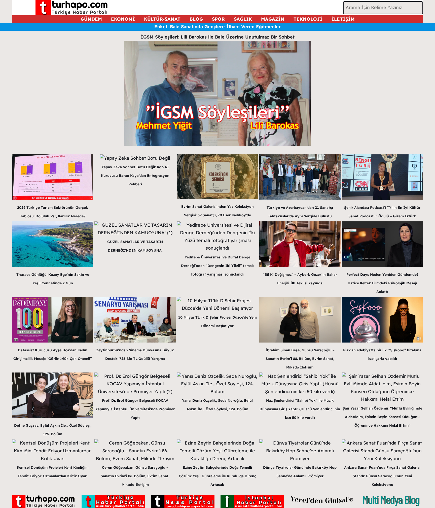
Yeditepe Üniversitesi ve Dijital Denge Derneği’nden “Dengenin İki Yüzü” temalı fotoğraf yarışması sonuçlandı (217, 266)
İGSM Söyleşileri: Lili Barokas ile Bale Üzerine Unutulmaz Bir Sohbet (218, 37)
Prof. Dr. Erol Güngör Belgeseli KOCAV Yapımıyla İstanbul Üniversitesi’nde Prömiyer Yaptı (135, 409)
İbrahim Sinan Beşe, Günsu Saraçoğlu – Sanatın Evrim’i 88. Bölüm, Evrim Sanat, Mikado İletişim (300, 358)
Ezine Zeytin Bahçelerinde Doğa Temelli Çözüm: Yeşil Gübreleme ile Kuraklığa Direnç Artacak (217, 476)
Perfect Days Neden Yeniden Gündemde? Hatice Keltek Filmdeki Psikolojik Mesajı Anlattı (382, 283)
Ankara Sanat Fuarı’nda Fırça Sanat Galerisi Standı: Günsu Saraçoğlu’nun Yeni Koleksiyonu (382, 476)
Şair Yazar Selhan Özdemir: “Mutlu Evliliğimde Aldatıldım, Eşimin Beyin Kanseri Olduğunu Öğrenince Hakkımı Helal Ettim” (382, 417)
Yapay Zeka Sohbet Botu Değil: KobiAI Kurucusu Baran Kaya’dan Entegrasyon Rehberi (135, 175)
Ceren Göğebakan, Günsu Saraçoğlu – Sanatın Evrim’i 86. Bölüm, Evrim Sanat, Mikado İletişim (135, 476)
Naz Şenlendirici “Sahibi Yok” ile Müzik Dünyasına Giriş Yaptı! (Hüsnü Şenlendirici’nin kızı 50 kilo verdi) (300, 409)
